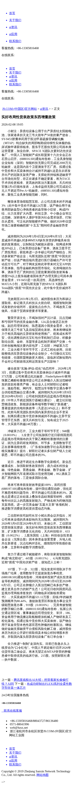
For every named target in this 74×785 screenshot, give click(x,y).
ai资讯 (44, 108)
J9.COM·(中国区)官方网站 (19, 108)
